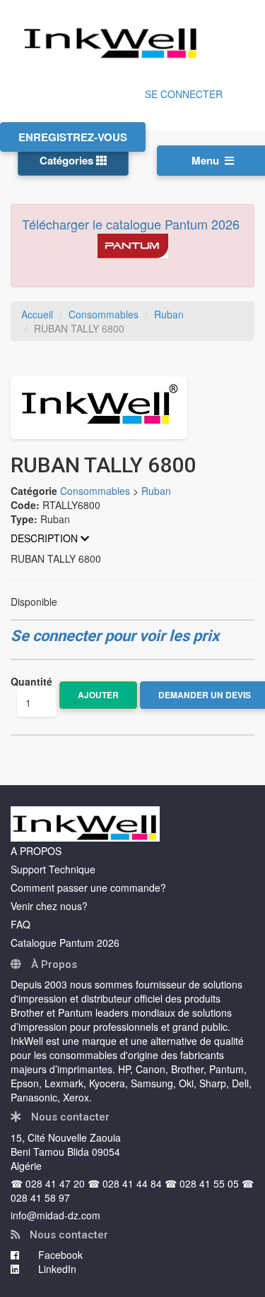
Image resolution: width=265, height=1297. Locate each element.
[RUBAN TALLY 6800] (132, 407)
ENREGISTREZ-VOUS (72, 137)
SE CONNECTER (184, 94)
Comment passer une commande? (88, 887)
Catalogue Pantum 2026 (65, 943)
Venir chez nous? (49, 906)
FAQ (20, 924)
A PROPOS (36, 851)
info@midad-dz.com (55, 1215)
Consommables (104, 314)
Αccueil (37, 314)
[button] (132, 538)
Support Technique (53, 869)
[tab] (132, 538)
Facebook (59, 1255)
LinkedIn (55, 1269)
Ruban (169, 314)
